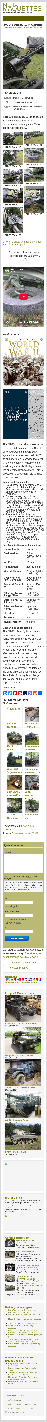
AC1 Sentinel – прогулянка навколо (29, 1286)
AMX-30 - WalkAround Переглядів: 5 (21, 1341)
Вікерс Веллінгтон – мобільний (26, 1241)
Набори (30, 1408)
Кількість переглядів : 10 (21, 1311)
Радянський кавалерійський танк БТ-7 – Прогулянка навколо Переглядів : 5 (23, 1331)
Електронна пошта (12, 911)
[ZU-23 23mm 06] (13, 176)
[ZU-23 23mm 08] (34, 199)
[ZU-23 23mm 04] (13, 157)
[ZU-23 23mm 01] (13, 138)
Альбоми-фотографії (14, 1400)
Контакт (10, 1408)
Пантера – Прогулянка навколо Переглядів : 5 (25, 1335)
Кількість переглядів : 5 (25, 1339)
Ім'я (6, 898)
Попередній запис (16, 967)
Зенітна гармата (21, 833)
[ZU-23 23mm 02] (34, 137)
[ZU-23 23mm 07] (13, 195)
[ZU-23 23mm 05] (34, 174)
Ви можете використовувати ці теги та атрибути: (20, 877)
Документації (12, 1395)
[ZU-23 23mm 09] (13, 220)
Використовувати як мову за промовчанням (21, 982)
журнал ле (20, 1408)
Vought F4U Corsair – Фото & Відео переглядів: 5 (21, 1326)
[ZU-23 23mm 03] (34, 155)
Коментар (7, 852)
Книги (27, 1404)
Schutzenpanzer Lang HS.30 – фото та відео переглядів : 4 (24, 1344)
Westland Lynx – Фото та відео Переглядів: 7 (24, 1315)
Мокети (22, 1395)
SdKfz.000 (33, 27)
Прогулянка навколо (14, 1404)
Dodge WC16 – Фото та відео (19, 1055)
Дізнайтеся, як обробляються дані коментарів (22, 955)
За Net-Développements (16, 1412)
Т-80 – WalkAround (25, 1251)
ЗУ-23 (35, 833)
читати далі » (10, 1263)
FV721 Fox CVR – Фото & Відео (20, 1023)
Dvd (34, 1404)
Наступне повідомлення (27, 962)
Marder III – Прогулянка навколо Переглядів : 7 (25, 1320)
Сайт (7, 928)
